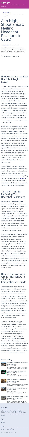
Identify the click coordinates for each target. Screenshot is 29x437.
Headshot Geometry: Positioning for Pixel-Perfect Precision (16, 380)
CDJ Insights (5, 3)
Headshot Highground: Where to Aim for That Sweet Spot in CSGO (16, 371)
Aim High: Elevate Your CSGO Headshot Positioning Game (17, 388)
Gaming (8, 12)
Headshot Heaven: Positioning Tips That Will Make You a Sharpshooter (17, 397)
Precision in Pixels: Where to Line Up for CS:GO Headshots (17, 363)
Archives (3, 422)
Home (4, 12)
